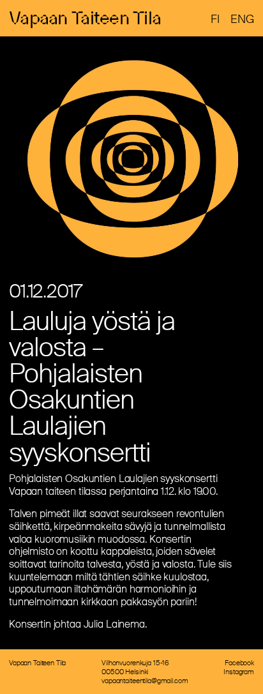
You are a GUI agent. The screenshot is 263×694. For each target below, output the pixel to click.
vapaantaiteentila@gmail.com (144, 680)
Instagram (238, 671)
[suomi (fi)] (215, 19)
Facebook (239, 662)
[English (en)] (242, 19)
